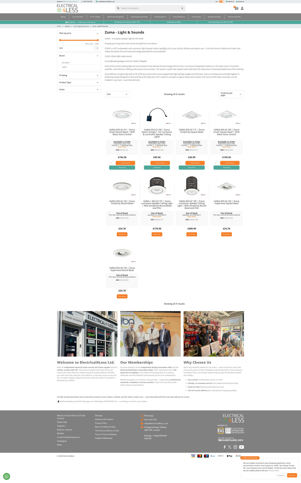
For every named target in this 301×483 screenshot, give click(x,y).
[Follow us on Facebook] (225, 447)
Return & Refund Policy (105, 427)
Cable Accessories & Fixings (139, 17)
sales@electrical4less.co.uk (106, 1)
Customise (280, 475)
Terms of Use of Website (106, 434)
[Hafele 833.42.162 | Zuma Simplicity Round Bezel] (122, 186)
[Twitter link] (230, 447)
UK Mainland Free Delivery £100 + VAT (127, 22)
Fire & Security (196, 17)
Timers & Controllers (234, 17)
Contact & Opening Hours (68, 437)
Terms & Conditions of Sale (107, 430)
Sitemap (98, 415)
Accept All (292, 475)
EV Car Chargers (95, 17)
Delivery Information (104, 419)
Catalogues (62, 441)
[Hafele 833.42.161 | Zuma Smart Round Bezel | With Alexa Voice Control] (122, 115)
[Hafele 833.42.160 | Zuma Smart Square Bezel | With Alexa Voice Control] (226, 115)
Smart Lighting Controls (81, 26)
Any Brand (65, 62)
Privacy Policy (101, 423)
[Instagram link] (235, 447)
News (59, 444)
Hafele (64, 67)
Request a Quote (64, 429)
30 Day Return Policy (174, 22)
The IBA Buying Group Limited (221, 431)
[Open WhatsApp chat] (6, 476)
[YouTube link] (241, 447)
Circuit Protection (77, 17)
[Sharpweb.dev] (231, 439)
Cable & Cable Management (115, 17)
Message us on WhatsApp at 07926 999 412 (100, 401)
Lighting (62, 17)
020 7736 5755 (88, 1)
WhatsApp (148, 415)
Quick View (122, 167)
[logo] (67, 8)
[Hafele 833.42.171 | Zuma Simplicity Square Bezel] (191, 115)
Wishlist (230, 1)
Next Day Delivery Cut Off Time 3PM (221, 22)
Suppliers (61, 426)
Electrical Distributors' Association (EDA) (234, 431)
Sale (61, 48)
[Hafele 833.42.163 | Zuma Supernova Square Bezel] (226, 186)
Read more (122, 234)
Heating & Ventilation (214, 17)
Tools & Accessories (179, 17)
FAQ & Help (62, 422)
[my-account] (242, 8)
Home (59, 26)
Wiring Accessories (160, 17)
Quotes (240, 1)
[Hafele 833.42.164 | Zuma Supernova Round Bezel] (122, 253)
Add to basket (125, 163)
